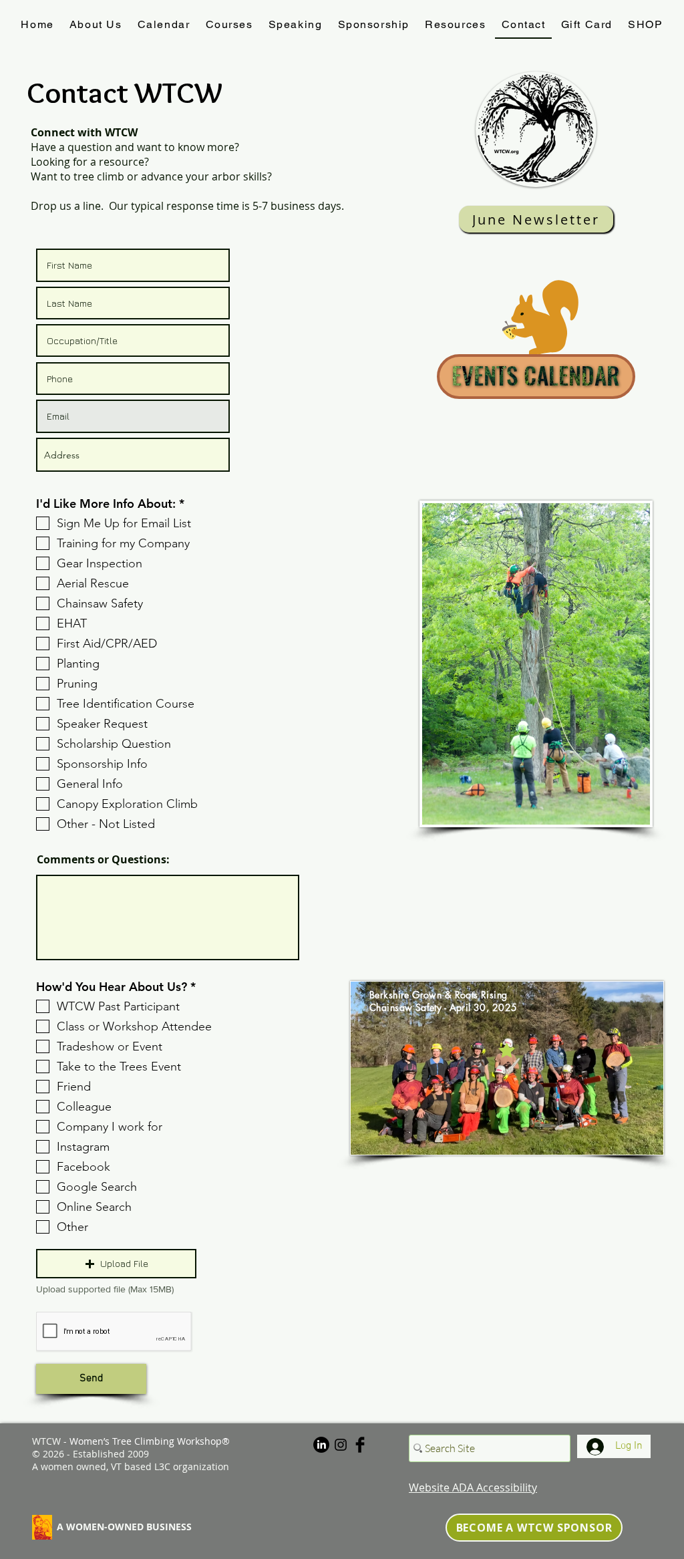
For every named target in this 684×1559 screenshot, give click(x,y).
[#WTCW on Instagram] (341, 1445)
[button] (116, 1263)
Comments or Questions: (103, 859)
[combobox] (133, 455)
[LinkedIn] (321, 1445)
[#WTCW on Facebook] (360, 1445)
